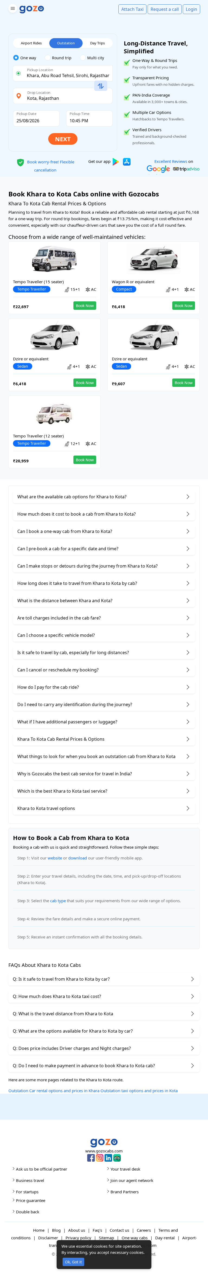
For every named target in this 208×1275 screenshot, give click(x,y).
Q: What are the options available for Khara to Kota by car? (73, 1031)
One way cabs (135, 1237)
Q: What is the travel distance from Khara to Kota (63, 1014)
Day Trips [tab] (97, 43)
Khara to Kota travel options (46, 808)
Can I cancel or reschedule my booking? (58, 670)
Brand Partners (124, 1191)
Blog (56, 1230)
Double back (27, 1211)
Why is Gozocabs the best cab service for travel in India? (74, 774)
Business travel (30, 1180)
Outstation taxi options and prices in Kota (139, 1090)
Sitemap (106, 1237)
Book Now (85, 305)
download (77, 858)
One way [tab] (28, 57)
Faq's (97, 1230)
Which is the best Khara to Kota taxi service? (62, 791)
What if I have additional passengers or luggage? (67, 722)
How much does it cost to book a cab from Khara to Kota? (76, 514)
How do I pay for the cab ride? (48, 687)
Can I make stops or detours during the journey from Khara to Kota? (87, 566)
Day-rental (165, 1237)
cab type (58, 900)
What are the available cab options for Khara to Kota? (71, 497)
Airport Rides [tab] (31, 43)
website (55, 858)
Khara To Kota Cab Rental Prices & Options (61, 739)
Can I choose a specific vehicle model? (56, 635)
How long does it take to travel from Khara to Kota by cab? (77, 583)
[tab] (29, 58)
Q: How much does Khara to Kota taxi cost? (57, 996)
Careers (144, 1230)
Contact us (119, 1230)
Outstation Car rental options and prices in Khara (53, 1090)
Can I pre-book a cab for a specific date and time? (67, 549)
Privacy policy (78, 1237)
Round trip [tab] (62, 57)
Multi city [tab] (95, 57)
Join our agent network (131, 1180)
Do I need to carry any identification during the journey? (74, 704)
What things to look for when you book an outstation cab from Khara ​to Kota (96, 756)
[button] (12, 9)
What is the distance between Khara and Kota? (64, 601)
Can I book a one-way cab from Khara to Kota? (64, 531)
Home (38, 1230)
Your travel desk (125, 1169)
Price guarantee (30, 1200)
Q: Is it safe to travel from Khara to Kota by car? (61, 979)
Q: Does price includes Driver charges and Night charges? (72, 1048)
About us (76, 1230)
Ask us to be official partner (41, 1169)
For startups (27, 1191)
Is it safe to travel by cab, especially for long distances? (73, 652)
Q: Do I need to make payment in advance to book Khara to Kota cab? (84, 1066)
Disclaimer (48, 1237)
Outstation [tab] (66, 43)
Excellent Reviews (170, 161)
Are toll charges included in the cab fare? (59, 618)
